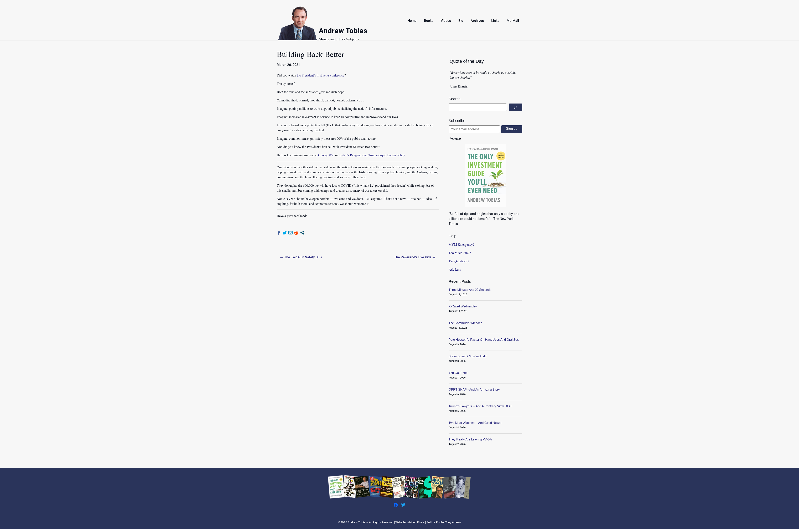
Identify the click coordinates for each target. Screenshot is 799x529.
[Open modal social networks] (302, 233)
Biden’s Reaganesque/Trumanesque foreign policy (372, 155)
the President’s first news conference (320, 75)
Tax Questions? (459, 261)
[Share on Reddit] (296, 233)
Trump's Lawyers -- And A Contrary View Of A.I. (481, 406)
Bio (460, 21)
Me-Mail (513, 21)
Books (428, 21)
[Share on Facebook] (279, 233)
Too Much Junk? (460, 252)
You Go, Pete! (458, 373)
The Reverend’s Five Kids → (414, 257)
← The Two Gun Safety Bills (301, 257)
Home (412, 21)
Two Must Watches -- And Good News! (475, 422)
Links (495, 21)
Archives (477, 21)
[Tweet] (285, 233)
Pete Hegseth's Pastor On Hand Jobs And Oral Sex (484, 339)
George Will (326, 155)
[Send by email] (290, 233)
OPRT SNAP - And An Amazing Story (474, 389)
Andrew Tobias (343, 31)
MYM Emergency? (461, 244)
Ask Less (455, 269)
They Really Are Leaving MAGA (470, 439)
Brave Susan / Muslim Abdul (468, 356)
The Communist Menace (465, 323)
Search (454, 99)
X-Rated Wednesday (463, 306)
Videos (446, 21)
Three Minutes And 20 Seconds (470, 289)
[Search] (515, 107)
